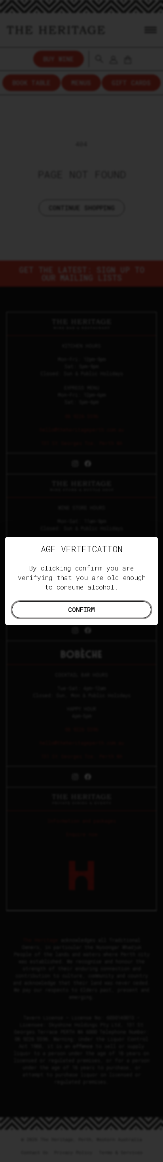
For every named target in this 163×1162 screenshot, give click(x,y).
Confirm (81, 609)
